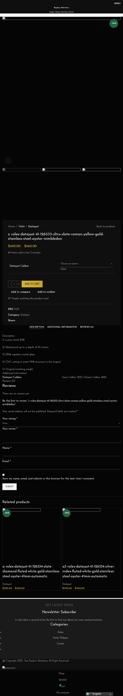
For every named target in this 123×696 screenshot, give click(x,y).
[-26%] (22, 532)
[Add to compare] (7, 560)
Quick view (15, 560)
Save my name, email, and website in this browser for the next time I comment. (48, 478)
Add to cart (32, 284)
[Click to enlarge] (8, 160)
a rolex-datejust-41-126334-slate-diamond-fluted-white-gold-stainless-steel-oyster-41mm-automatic (31, 571)
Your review (9, 429)
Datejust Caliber (19, 266)
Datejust (33, 226)
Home (11, 226)
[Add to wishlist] (24, 560)
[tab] (36, 327)
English (96, 693)
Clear (63, 269)
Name (6, 448)
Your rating (9, 418)
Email (6, 461)
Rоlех (21, 226)
